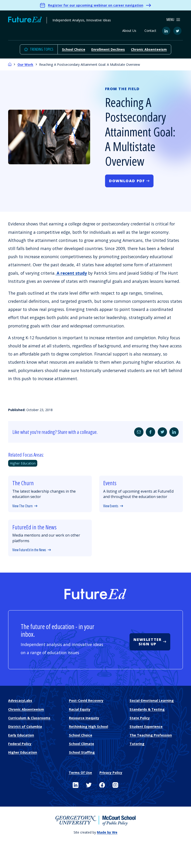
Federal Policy (19, 744)
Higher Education (23, 463)
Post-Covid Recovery (86, 700)
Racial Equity (79, 709)
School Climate (81, 744)
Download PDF (127, 180)
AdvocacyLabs (20, 700)
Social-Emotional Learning (152, 700)
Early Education (21, 735)
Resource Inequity (84, 718)
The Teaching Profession (151, 735)
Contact (150, 30)
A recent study (71, 273)
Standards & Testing (147, 709)
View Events (110, 506)
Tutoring (137, 744)
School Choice (73, 49)
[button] (173, 20)
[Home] (9, 64)
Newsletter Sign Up (147, 641)
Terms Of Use (80, 772)
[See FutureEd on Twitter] (89, 785)
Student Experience (146, 726)
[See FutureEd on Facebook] (102, 785)
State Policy (140, 718)
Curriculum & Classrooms (29, 718)
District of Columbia (25, 726)
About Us (129, 30)
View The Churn (22, 506)
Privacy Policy (110, 772)
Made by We (107, 832)
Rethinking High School (88, 726)
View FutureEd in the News (29, 550)
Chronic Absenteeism (149, 49)
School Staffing (82, 752)
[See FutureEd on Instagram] (115, 785)
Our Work (25, 64)
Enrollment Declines (108, 49)
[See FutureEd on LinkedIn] (75, 785)
